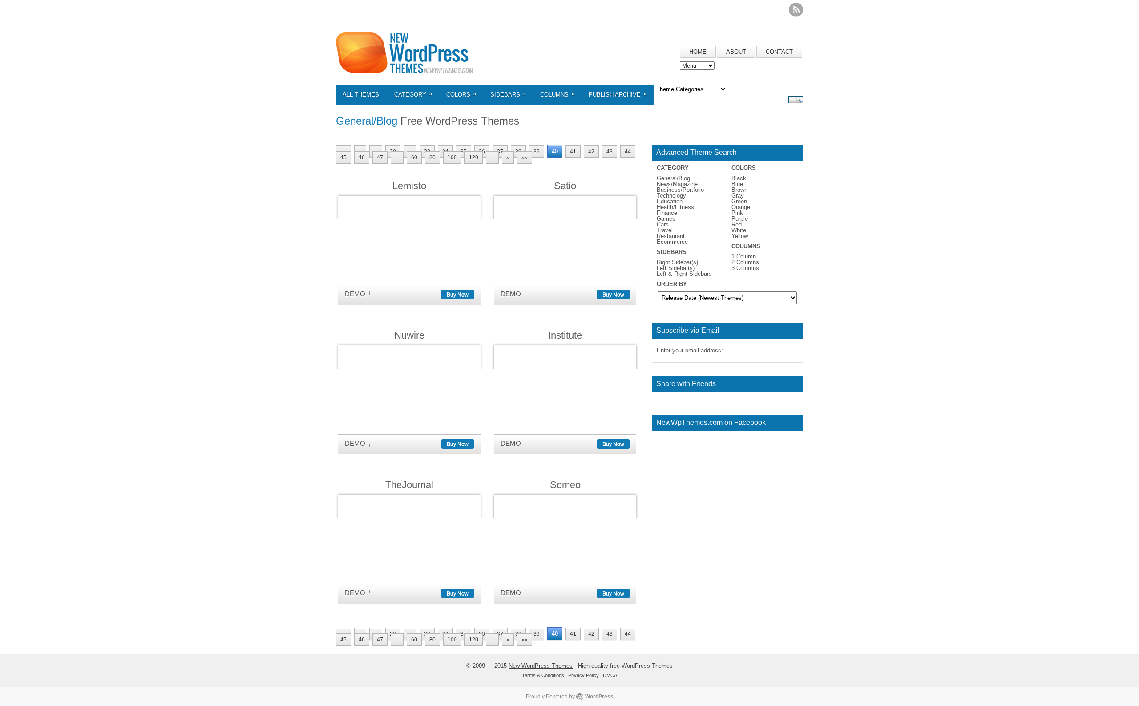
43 (609, 152)
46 (362, 157)
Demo (355, 294)
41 (573, 152)
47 (380, 157)
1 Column (743, 256)
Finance (667, 213)
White (738, 230)
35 (463, 152)
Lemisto (409, 185)
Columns (557, 94)
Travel (665, 230)
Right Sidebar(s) (677, 262)
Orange (740, 207)
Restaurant (671, 236)
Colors (461, 94)
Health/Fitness (675, 207)
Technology (671, 195)
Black (738, 178)
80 (432, 157)
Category (413, 94)
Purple (739, 218)
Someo (565, 484)
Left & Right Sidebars (684, 273)
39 (536, 152)
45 (343, 157)
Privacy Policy (583, 675)
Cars (663, 224)
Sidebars (508, 94)
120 (473, 157)
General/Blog (673, 178)
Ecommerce (672, 241)
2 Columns (745, 262)
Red (736, 224)
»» (524, 157)
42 (591, 152)
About (736, 51)
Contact (779, 51)
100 (452, 157)
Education (670, 201)
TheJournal (409, 484)
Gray (737, 195)
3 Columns (745, 268)
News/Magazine (677, 184)
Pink (737, 213)
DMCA (610, 675)
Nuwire (409, 335)
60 (414, 157)
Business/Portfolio (680, 189)
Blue (737, 184)
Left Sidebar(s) (676, 268)
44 (628, 152)
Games (666, 218)
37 (500, 152)
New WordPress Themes (541, 665)
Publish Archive (617, 94)
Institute (565, 335)
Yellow (739, 236)
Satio (565, 185)
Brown (739, 189)
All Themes (361, 94)
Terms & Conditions (543, 675)
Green (739, 201)
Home (698, 51)
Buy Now (458, 294)
